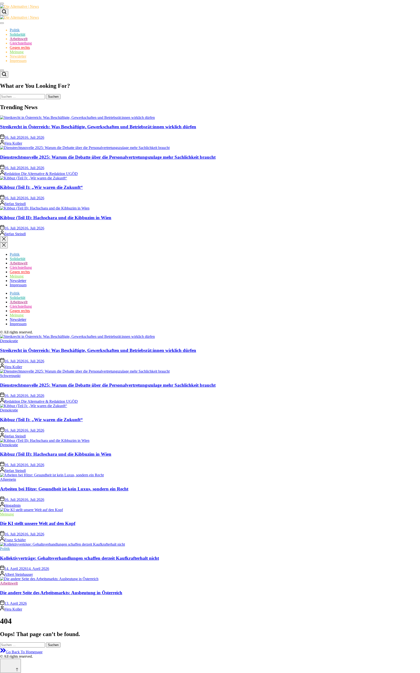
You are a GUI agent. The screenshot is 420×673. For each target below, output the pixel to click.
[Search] (4, 12)
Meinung (17, 52)
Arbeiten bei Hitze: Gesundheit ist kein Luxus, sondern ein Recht (64, 488)
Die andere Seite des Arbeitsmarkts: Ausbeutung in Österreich (61, 592)
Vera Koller (13, 143)
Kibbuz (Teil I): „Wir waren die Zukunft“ (41, 187)
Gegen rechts (20, 47)
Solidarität (17, 34)
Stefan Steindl (15, 204)
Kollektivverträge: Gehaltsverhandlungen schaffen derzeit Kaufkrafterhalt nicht (79, 558)
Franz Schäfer (15, 540)
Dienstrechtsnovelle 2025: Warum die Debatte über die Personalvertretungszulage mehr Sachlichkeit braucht (108, 157)
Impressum (18, 61)
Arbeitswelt (18, 39)
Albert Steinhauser (18, 574)
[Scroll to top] (10, 666)
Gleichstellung (21, 43)
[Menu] (2, 3)
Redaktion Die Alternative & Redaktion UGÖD (41, 174)
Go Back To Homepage (24, 652)
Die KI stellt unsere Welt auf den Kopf (37, 523)
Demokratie (9, 341)
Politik (15, 30)
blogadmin (12, 505)
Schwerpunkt (10, 376)
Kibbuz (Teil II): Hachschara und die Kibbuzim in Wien (55, 217)
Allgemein (8, 479)
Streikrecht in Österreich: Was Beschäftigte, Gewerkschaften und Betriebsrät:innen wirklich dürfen (98, 126)
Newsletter (18, 56)
